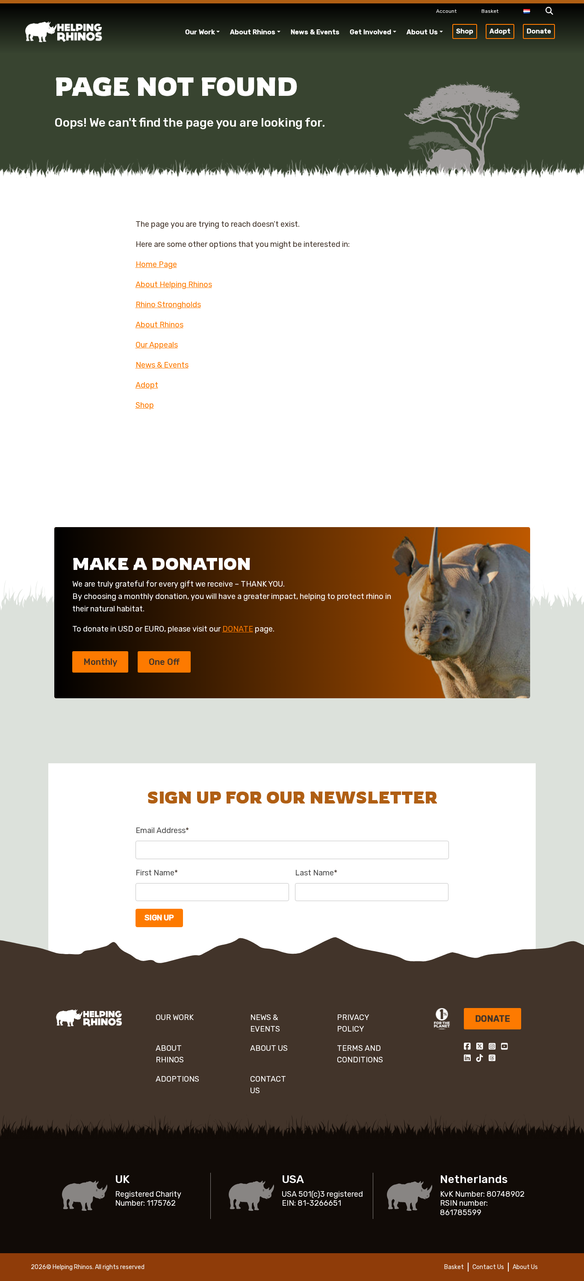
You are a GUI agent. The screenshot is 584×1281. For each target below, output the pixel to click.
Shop (464, 31)
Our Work (200, 32)
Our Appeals (157, 345)
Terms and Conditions (360, 1054)
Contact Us (268, 1084)
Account (446, 11)
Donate (539, 31)
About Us (422, 32)
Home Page (156, 264)
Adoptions (177, 1079)
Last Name (316, 873)
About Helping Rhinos (174, 284)
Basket (489, 11)
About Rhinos (252, 32)
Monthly (100, 662)
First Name (157, 873)
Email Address (162, 830)
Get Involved (370, 32)
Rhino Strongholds (168, 304)
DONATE (237, 629)
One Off (164, 662)
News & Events (315, 32)
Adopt (500, 31)
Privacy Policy (353, 1023)
